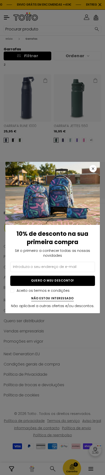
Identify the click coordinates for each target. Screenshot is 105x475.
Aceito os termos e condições (43, 290)
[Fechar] (93, 168)
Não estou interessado (52, 298)
